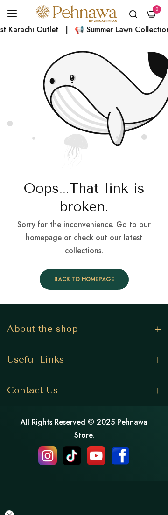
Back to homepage (84, 279)
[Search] (133, 13)
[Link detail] (47, 455)
